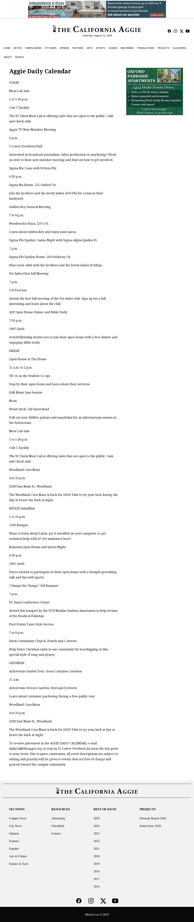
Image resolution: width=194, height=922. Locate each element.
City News (15, 826)
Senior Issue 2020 (150, 826)
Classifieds (57, 826)
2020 (97, 856)
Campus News (18, 818)
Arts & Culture (18, 856)
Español (14, 848)
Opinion (14, 833)
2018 (97, 871)
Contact (56, 833)
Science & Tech (18, 864)
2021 (97, 848)
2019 (97, 864)
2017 (97, 879)
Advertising (58, 818)
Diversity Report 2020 (153, 818)
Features (14, 841)
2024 (97, 826)
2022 (97, 841)
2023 (97, 833)
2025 (97, 818)
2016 (97, 886)
